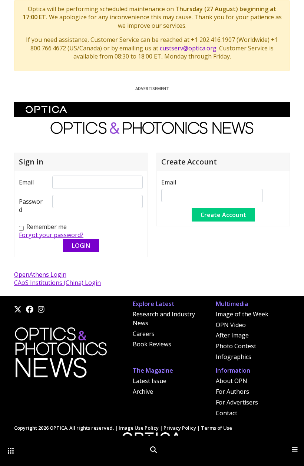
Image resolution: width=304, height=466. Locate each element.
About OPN (231, 381)
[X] (18, 309)
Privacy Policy (179, 428)
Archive (143, 391)
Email (26, 182)
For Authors (232, 391)
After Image (232, 335)
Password (31, 205)
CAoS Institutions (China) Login (57, 283)
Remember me (46, 227)
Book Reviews (152, 344)
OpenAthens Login (40, 274)
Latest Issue (149, 381)
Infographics (233, 357)
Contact (226, 413)
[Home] (60, 355)
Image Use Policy (139, 428)
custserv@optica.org (188, 48)
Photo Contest (236, 346)
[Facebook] (29, 309)
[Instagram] (41, 309)
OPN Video (231, 325)
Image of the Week (242, 314)
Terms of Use (216, 428)
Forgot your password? (51, 235)
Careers (144, 334)
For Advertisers (237, 402)
